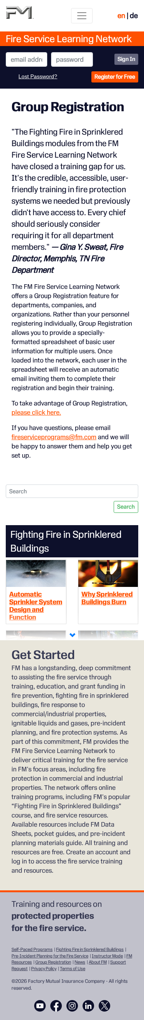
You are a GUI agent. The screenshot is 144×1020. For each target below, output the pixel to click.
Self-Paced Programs (32, 949)
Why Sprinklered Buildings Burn (107, 598)
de (134, 15)
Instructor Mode (107, 956)
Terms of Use (72, 968)
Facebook (56, 1006)
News (79, 962)
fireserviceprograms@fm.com (54, 437)
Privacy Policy (43, 968)
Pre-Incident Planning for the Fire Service (50, 956)
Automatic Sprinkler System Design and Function (35, 605)
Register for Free (114, 76)
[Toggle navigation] (82, 15)
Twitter (104, 1006)
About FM (98, 962)
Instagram (72, 1006)
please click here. (36, 412)
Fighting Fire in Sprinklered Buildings (90, 949)
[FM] (20, 15)
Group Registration (53, 962)
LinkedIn (88, 1006)
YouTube (40, 1006)
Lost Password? (37, 76)
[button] (72, 635)
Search (126, 506)
